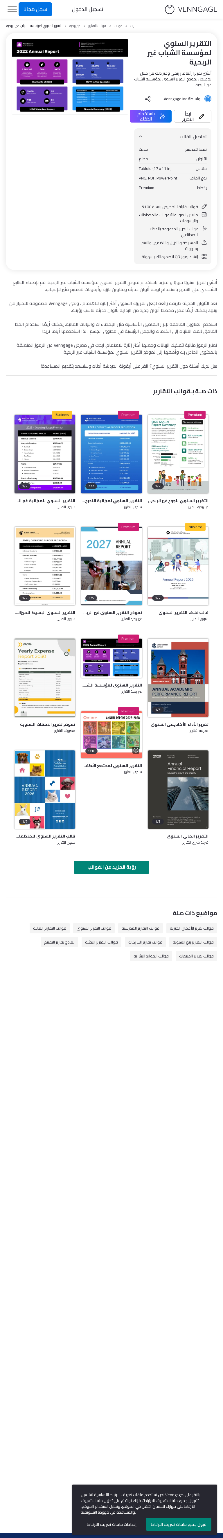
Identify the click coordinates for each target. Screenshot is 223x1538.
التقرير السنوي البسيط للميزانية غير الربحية (45, 612)
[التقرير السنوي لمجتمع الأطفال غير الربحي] (111, 734)
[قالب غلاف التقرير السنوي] (178, 566)
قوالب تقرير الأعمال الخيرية (192, 928)
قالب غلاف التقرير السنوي (183, 612)
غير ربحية (74, 26)
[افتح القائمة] (12, 9)
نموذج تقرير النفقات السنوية (47, 724)
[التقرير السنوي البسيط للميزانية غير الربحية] (45, 566)
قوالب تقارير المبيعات (196, 956)
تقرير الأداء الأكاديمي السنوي (179, 724)
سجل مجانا (35, 9)
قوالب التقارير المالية (49, 928)
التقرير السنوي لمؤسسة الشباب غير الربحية (111, 685)
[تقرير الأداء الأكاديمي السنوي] (178, 678)
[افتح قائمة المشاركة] (147, 98)
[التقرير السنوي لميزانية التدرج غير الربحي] (111, 454)
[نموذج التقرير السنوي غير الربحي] (111, 566)
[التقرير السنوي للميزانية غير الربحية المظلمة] (45, 454)
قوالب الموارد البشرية (151, 956)
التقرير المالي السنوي (187, 836)
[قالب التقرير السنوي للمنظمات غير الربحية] (45, 789)
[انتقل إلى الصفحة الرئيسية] (191, 9)
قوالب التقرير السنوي (94, 928)
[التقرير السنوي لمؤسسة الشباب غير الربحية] (111, 658)
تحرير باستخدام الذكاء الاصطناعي (146, 116)
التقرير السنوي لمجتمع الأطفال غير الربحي (111, 765)
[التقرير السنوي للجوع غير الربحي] (178, 454)
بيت (132, 26)
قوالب (118, 26)
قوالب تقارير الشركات (145, 942)
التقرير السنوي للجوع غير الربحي (178, 501)
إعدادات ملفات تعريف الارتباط (111, 1524)
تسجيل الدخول (87, 9)
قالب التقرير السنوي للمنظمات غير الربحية (45, 836)
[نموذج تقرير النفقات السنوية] (45, 678)
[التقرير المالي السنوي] (178, 789)
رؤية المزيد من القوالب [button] (111, 867)
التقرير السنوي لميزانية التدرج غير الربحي (111, 501)
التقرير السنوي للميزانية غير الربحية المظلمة (45, 501)
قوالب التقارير (97, 26)
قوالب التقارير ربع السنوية (193, 942)
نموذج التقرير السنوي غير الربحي (111, 612)
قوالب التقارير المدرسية (140, 928)
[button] (192, 116)
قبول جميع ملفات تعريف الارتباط (178, 1524)
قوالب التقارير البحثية (101, 942)
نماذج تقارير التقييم (59, 942)
